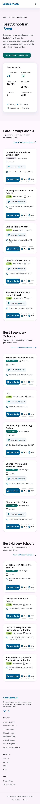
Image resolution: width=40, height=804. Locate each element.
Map (24, 179)
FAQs (5, 766)
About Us (6, 759)
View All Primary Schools (25, 142)
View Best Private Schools (17, 55)
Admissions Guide (9, 736)
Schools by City (8, 729)
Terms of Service (9, 784)
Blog (4, 769)
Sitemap (25, 800)
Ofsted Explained (9, 740)
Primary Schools (8, 722)
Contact (6, 762)
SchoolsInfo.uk (10, 3)
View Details (13, 179)
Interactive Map (8, 733)
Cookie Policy (16, 800)
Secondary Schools (10, 726)
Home (5, 17)
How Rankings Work (10, 744)
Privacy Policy (8, 781)
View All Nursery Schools (25, 555)
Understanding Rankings (11, 747)
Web (31, 179)
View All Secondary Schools (24, 347)
